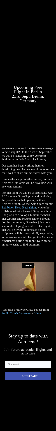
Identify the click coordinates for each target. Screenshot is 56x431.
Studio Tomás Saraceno (16, 313)
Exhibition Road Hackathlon (19, 207)
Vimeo (38, 313)
